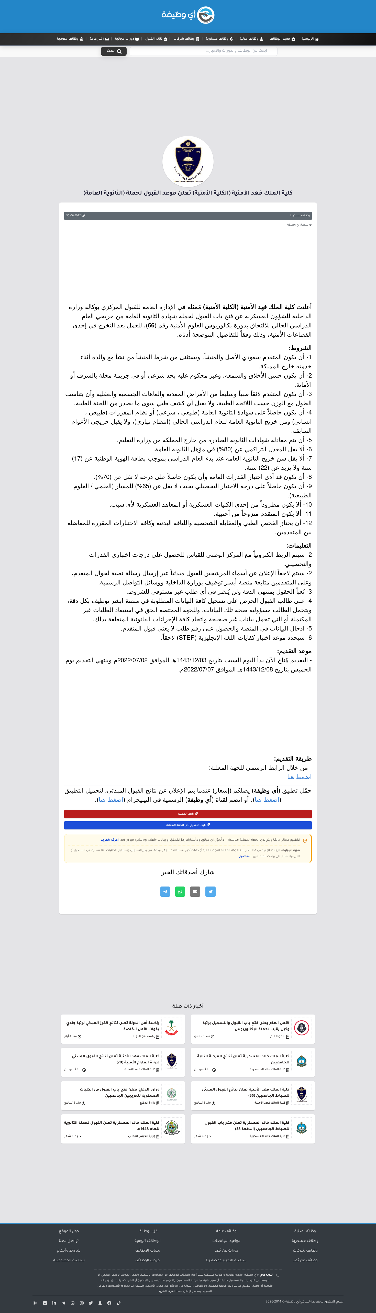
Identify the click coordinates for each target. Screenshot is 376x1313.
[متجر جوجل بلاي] (35, 1304)
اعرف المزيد (110, 840)
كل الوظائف (148, 1232)
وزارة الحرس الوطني (141, 1136)
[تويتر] (90, 1304)
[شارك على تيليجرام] (165, 892)
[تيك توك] (117, 1304)
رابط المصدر (186, 814)
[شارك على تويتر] (210, 892)
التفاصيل (244, 856)
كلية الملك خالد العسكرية (267, 1070)
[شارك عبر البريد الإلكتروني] (195, 892)
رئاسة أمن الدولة (144, 1036)
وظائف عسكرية (300, 215)
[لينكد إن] (53, 1304)
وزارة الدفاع (147, 1103)
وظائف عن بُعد (305, 1261)
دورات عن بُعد (226, 1251)
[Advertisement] (188, 98)
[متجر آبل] (44, 1304)
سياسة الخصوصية (69, 1261)
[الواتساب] (71, 1304)
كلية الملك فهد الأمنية (140, 1070)
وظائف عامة (226, 1232)
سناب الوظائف (147, 1251)
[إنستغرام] (81, 1304)
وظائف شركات (305, 1251)
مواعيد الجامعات (226, 1241)
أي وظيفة (292, 1302)
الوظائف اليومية (148, 1241)
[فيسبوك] (108, 1304)
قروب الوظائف (147, 1261)
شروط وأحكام (69, 1251)
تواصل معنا (69, 1241)
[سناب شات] (99, 1304)
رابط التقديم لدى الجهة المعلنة (186, 825)
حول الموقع (69, 1232)
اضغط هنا (299, 776)
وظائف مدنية (305, 1232)
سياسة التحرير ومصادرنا (226, 1261)
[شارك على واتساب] (180, 892)
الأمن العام (277, 1036)
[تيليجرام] (62, 1304)
